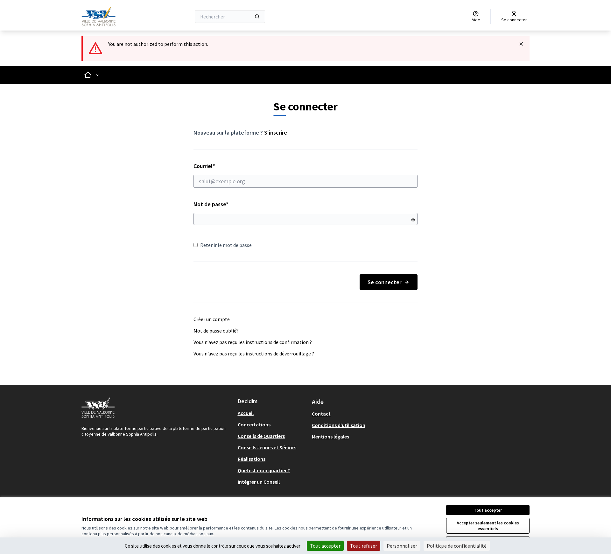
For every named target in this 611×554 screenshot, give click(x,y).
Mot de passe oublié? (216, 330)
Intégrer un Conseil (259, 482)
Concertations (254, 424)
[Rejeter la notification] (521, 44)
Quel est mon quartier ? (264, 470)
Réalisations (251, 459)
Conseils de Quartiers (261, 436)
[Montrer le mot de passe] (413, 220)
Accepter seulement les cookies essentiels (488, 525)
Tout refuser (363, 546)
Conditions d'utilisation (338, 425)
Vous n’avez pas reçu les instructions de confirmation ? (252, 342)
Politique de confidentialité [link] (457, 546)
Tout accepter (488, 510)
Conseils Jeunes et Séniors (267, 447)
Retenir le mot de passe (226, 245)
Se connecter (384, 282)
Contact (321, 413)
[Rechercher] (257, 17)
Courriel (226, 166)
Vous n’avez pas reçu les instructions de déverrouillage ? (253, 353)
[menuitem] (272, 413)
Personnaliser (402, 546)
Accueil (246, 413)
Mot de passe (210, 204)
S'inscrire (275, 132)
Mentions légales (330, 436)
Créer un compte (211, 319)
